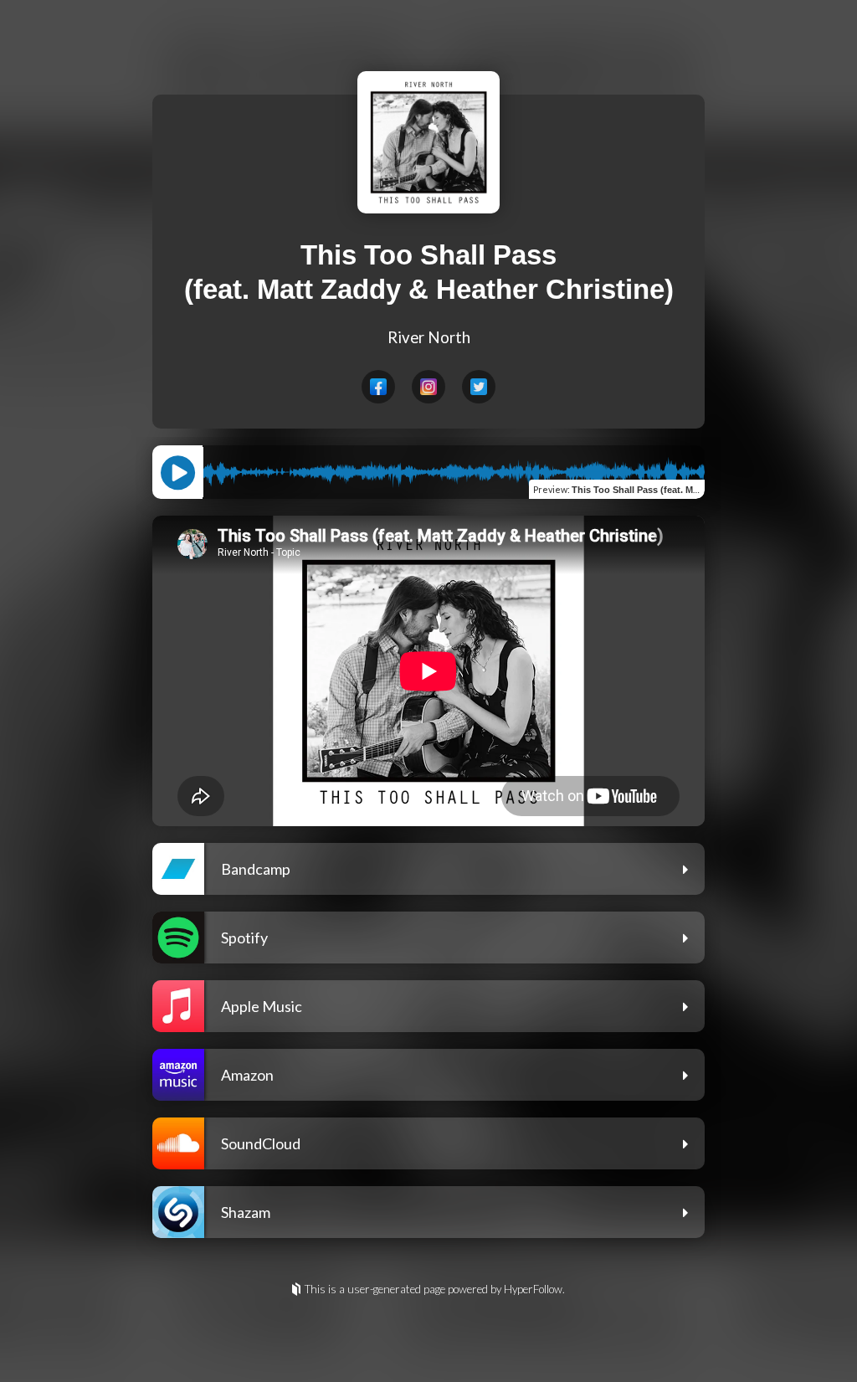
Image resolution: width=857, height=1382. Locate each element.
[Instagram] (428, 386)
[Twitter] (478, 386)
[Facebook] (378, 386)
